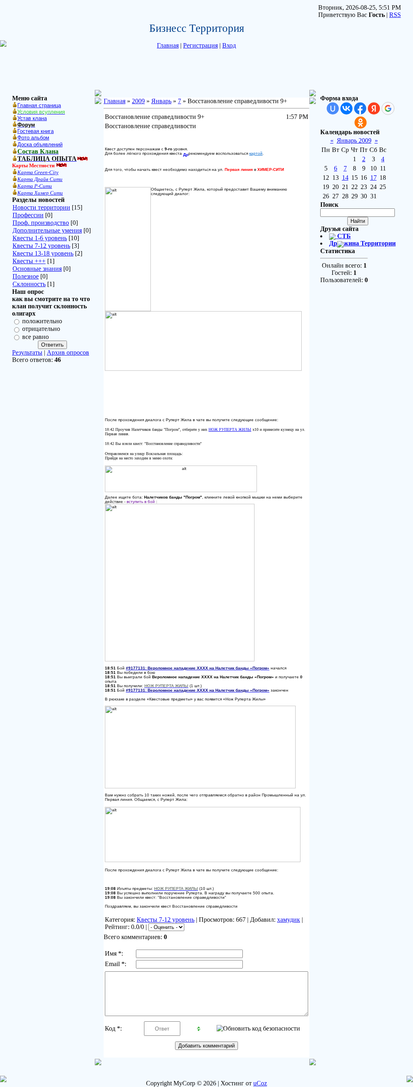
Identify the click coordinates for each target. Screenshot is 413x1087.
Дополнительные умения (47, 230)
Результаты (27, 352)
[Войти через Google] (388, 108)
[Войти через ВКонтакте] (346, 108)
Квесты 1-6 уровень (40, 238)
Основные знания (37, 268)
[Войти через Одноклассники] (361, 122)
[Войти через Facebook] (360, 108)
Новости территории (41, 207)
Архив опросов (68, 352)
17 (373, 177)
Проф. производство (41, 222)
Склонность (29, 284)
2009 (138, 101)
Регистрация (200, 45)
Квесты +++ (29, 261)
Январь (161, 101)
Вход (229, 45)
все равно (35, 336)
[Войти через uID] (333, 108)
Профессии (28, 215)
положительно (42, 321)
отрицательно (41, 329)
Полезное (26, 276)
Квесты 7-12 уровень (41, 245)
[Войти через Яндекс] (374, 108)
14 (345, 177)
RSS (395, 14)
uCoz (260, 1083)
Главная (168, 45)
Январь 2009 (354, 140)
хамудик (288, 919)
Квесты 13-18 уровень (43, 253)
